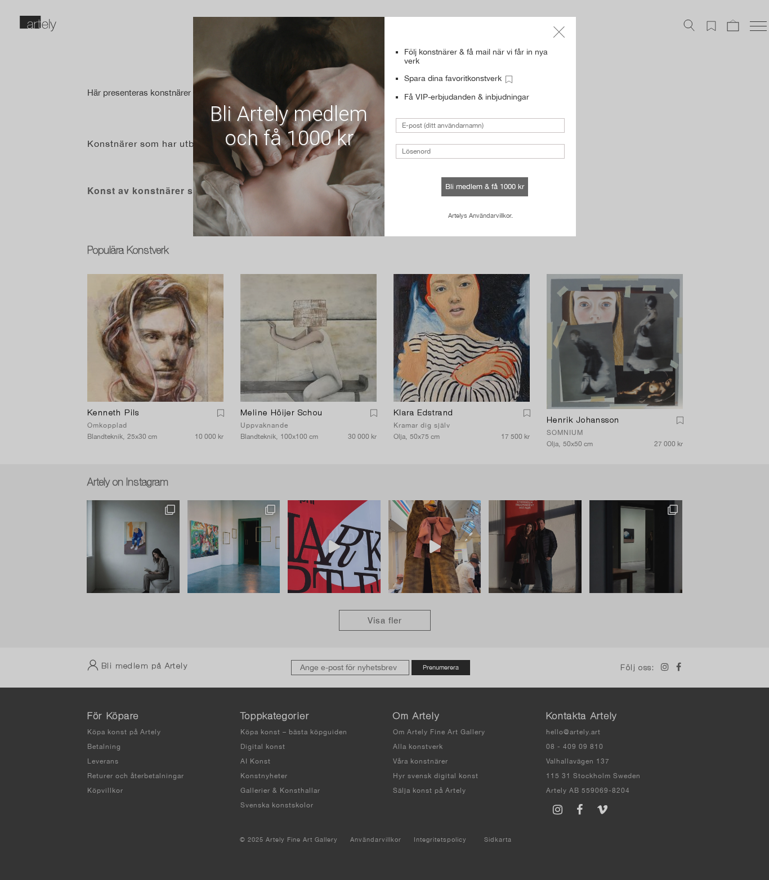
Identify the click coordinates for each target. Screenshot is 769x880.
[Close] (559, 32)
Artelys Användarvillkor (479, 215)
